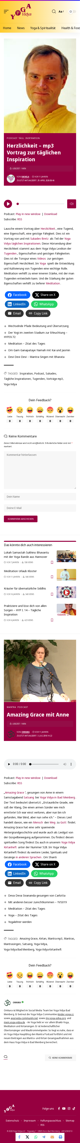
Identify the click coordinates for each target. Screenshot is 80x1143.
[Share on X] (28, 1137)
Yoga (43, 263)
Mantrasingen (12, 944)
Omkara (26, 732)
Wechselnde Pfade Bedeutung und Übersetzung (38, 326)
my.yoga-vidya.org (56, 1018)
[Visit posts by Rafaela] (11, 179)
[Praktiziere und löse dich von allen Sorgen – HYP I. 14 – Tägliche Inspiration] (66, 609)
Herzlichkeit (48, 228)
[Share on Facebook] (20, 1137)
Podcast (12, 138)
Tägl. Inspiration (29, 138)
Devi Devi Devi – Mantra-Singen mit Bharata (36, 357)
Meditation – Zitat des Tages (26, 343)
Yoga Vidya (10, 384)
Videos (41, 258)
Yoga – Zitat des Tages (22, 915)
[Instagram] (69, 1108)
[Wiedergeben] (8, 204)
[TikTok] (74, 1108)
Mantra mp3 (55, 938)
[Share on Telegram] (44, 1137)
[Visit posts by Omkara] (11, 734)
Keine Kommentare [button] (62, 1057)
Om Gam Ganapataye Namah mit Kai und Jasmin (39, 350)
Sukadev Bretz (39, 238)
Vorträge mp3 (54, 379)
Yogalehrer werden (20, 922)
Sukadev (51, 373)
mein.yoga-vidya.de (14, 1022)
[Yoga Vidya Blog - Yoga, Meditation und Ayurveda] (20, 11)
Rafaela (25, 176)
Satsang (29, 797)
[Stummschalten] (71, 203)
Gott (63, 822)
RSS (19, 219)
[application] (40, 203)
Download (50, 214)
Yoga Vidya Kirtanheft (49, 949)
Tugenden (10, 253)
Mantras (69, 938)
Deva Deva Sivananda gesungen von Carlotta (36, 895)
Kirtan (42, 938)
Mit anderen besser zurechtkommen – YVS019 (37, 902)
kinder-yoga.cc (66, 1014)
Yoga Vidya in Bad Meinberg (57, 797)
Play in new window (28, 214)
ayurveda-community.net (24, 1018)
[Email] (52, 1137)
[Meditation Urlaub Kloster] (66, 575)
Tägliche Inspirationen (17, 379)
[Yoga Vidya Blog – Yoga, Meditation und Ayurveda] (9, 1109)
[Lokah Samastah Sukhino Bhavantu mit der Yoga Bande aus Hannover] (66, 556)
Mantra (11, 707)
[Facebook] (59, 1108)
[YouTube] (63, 1108)
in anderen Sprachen (28, 857)
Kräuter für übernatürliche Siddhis (25, 588)
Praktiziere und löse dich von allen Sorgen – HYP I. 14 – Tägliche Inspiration (25, 610)
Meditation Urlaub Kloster (20, 571)
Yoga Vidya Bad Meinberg (19, 949)
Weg (52, 822)
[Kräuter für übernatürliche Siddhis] (66, 592)
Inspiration (26, 373)
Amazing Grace (14, 792)
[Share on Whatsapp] (36, 1137)
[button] (7, 11)
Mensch (38, 822)
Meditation (53, 283)
